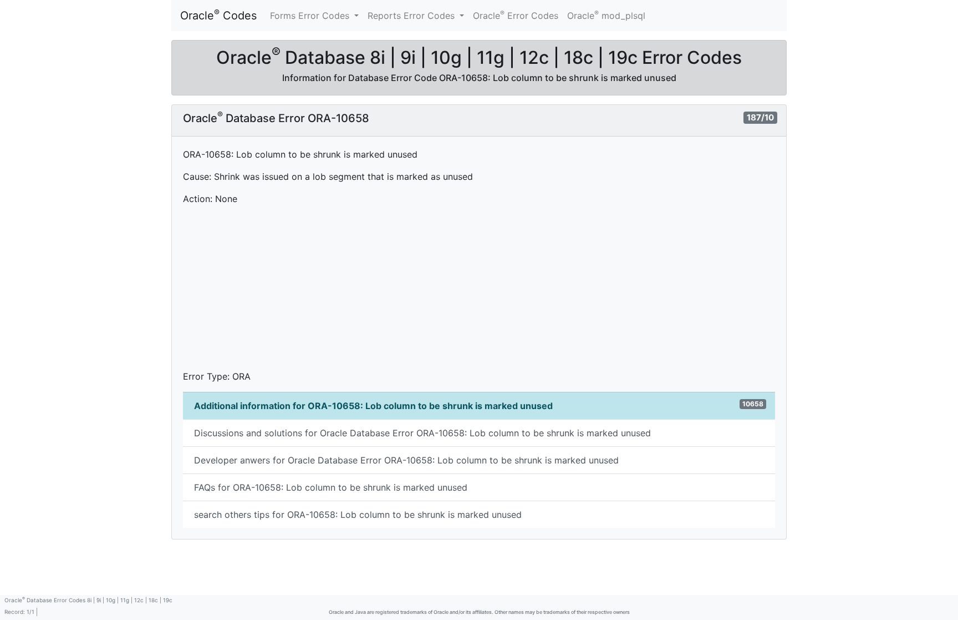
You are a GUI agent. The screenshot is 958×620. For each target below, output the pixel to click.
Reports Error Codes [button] (412, 15)
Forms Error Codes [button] (311, 15)
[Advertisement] (479, 292)
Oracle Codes (218, 15)
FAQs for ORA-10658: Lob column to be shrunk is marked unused (330, 487)
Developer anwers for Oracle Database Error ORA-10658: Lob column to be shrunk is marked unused (406, 460)
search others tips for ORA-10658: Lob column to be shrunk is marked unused (358, 514)
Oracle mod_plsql (606, 15)
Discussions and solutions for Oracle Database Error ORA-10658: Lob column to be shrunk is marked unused (422, 432)
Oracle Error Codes (515, 15)
